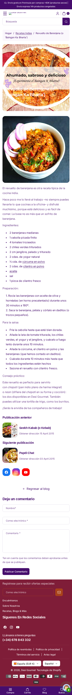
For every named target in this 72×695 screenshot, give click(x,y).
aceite (13, 271)
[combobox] (36, 21)
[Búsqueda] (66, 21)
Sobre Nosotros (11, 605)
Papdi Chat (26, 453)
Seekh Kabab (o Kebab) (35, 428)
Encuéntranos (10, 600)
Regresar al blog (38, 488)
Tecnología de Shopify (49, 670)
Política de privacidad (48, 649)
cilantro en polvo (33, 266)
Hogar (8, 33)
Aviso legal (50, 654)
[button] (5, 13)
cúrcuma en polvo (33, 261)
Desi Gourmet (28, 670)
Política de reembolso (20, 649)
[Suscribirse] (59, 592)
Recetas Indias (24, 33)
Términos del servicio (28, 654)
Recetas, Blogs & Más (14, 611)
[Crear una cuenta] (57, 13)
